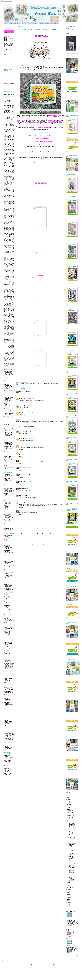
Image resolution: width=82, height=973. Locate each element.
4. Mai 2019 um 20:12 (29, 445)
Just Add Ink (7, 609)
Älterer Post (60, 541)
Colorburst (9, 135)
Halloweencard (11, 201)
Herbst (10, 203)
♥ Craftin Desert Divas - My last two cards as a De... (71, 825)
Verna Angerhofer (22, 460)
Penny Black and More (9, 765)
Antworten (21, 394)
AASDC (8, 117)
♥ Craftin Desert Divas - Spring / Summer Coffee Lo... (71, 867)
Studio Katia (7, 320)
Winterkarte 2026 (7, 363)
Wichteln (12, 354)
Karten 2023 (6, 222)
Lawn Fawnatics (8, 376)
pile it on (6, 746)
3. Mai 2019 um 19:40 (30, 398)
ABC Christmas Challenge (8, 494)
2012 (68, 899)
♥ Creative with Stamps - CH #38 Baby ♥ (71, 874)
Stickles (5, 317)
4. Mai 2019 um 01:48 (31, 419)
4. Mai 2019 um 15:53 (26, 431)
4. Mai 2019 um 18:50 (29, 438)
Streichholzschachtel (7, 319)
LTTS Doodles (9, 235)
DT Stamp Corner (9, 160)
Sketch (6, 299)
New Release (7, 260)
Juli (69, 818)
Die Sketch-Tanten (8, 738)
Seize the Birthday (8, 535)
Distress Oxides (56, 383)
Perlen (12, 272)
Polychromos (8, 278)
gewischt (6, 194)
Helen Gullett (22, 445)
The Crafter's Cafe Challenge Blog (8, 774)
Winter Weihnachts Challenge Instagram (9, 358)
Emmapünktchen (6, 172)
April (69, 882)
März (69, 884)
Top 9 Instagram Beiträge (8, 334)
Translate (75, 29)
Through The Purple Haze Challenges (9, 562)
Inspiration (11, 212)
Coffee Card (24, 383)
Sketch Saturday (8, 691)
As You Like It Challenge (7, 546)
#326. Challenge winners (9, 616)
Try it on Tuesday (8, 424)
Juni (69, 820)
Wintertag (12, 363)
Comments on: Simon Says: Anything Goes (9, 589)
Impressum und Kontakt (33, 23)
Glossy (8, 196)
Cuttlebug (9, 146)
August (69, 817)
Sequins (5, 293)
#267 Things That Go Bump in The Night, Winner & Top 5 (8, 410)
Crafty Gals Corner (8, 488)
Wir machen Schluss (8, 520)
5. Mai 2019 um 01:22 (27, 481)
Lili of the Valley (10, 234)
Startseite (6, 23)
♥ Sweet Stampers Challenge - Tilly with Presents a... (72, 829)
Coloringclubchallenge (7, 136)
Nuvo (7, 265)
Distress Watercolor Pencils (9, 156)
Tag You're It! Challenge (7, 638)
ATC (7, 120)
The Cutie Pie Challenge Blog (8, 385)
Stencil (25, 384)
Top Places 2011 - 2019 (14, 23)
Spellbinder (8, 305)
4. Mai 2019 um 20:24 (29, 452)
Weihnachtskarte (10, 345)
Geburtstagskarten (19, 384)
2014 (10, 105)
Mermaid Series (7, 247)
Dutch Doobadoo (9, 162)
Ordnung (11, 266)
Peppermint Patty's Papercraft (71, 930)
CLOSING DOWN (8, 684)
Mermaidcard (6, 248)
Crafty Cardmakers (8, 408)
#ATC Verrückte (7, 100)
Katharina (5, 224)
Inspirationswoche (7, 214)
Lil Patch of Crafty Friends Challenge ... (9, 721)
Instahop (5, 215)
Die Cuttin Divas (8, 456)
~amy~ (20, 431)
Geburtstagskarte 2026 (8, 183)
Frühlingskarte (11, 178)
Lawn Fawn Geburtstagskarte (9, 229)
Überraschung (11, 335)
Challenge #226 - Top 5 (9, 644)
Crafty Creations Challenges (8, 524)
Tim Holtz (6, 332)
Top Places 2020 (24, 23)
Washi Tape (9, 340)
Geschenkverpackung (8, 192)
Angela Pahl (5, 73)
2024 (7, 111)
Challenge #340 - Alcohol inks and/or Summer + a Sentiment (9, 558)
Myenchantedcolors (7, 258)
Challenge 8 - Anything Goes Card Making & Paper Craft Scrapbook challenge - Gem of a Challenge (9, 666)
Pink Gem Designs (6, 275)
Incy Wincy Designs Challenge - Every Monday (9, 398)
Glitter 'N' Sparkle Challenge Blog (8, 743)
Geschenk (5, 191)
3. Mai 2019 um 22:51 (30, 412)
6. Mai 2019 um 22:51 (26, 495)
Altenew (12, 119)
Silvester (12, 296)
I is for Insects (7, 603)
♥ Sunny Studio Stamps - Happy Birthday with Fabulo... (71, 850)
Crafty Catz (7, 618)
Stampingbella (11, 314)
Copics (38, 383)
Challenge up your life (9, 694)
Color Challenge (8, 529)
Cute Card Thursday (9, 565)
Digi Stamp (50, 383)
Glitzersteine (11, 195)
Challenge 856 (7, 680)
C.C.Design (12, 128)
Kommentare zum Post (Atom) (42, 544)
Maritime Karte (6, 241)
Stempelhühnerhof (8, 315)
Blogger (53, 964)
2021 (13, 108)
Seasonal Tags (9, 292)
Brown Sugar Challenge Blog (8, 632)
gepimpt (10, 188)
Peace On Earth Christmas (8, 769)
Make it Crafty (10, 238)
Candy (6, 129)
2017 (13, 106)
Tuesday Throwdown (9, 451)
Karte (13, 218)
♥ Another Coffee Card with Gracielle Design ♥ (71, 863)
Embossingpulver (7, 171)
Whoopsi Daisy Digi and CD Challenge (9, 414)
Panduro (7, 271)
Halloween (12, 198)
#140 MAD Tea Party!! (8, 382)
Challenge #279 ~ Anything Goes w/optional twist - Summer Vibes (9, 490)
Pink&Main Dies (9, 276)
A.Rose (20, 481)
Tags (13, 328)
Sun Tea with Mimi (8, 377)
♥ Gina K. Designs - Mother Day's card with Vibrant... (71, 845)
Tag (8, 327)
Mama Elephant (7, 239)
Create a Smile (6, 145)
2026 (7, 112)
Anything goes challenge (9, 448)
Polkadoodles (12, 277)
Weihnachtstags (6, 352)
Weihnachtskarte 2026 (8, 351)
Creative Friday (8, 596)
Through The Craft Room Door (8, 433)
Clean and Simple (8, 130)
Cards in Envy (7, 416)
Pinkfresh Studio (6, 277)
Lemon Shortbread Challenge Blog (8, 443)
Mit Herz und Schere (71, 920)
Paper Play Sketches (9, 528)
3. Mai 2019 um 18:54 (29, 391)
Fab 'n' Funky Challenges (7, 506)
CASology (7, 437)
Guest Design (11, 197)
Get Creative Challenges (7, 381)
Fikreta (20, 467)
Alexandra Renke (6, 119)
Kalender (8, 217)
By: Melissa (7, 590)
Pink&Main (12, 275)
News (6, 700)
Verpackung (6, 339)
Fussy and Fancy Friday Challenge (8, 643)
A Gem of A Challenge (9, 663)
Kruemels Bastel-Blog (71, 911)
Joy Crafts (11, 216)
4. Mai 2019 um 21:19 (31, 460)
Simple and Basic (6, 298)
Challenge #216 (8, 563)
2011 (68, 900)
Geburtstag (6, 181)
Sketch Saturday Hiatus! (9, 692)
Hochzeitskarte (6, 209)
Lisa (20, 488)
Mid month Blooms (8, 766)
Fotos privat (10, 176)
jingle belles (7, 605)
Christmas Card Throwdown (8, 659)
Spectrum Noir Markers (9, 304)
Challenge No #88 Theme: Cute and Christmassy (8, 393)
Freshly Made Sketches (7, 756)
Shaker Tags (10, 295)
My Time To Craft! (8, 687)
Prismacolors (6, 283)
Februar (69, 885)
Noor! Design (7, 263)
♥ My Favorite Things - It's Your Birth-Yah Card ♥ (71, 837)
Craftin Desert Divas (43, 383)
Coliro (12, 134)
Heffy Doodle (7, 202)
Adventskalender (7, 118)
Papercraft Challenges (9, 428)
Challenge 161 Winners (9, 444)
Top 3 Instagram (10, 333)
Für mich (8, 179)
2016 (9, 106)
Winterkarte (11, 359)
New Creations (22, 438)
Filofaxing (6, 175)
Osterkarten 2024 (7, 270)
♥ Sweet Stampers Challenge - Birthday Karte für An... (72, 858)
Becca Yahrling (22, 398)
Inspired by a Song (8, 425)
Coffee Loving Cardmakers (31, 383)
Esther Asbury (22, 391)
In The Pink (7, 584)
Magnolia (6, 236)
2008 (68, 905)
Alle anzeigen (12, 778)
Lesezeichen (12, 233)
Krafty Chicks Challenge (7, 540)
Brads (12, 125)
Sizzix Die (12, 298)
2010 (68, 902)
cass (20, 502)
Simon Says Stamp (8, 297)
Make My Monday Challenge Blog (8, 372)
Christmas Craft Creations (8, 515)
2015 (4, 106)
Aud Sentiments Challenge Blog (8, 555)
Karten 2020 (10, 221)
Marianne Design (7, 240)
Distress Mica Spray (8, 151)
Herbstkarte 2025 (7, 204)
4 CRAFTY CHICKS (8, 575)
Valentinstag (6, 338)
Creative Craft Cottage (9, 707)
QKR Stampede (8, 622)
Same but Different (10, 288)
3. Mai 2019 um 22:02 (26, 405)
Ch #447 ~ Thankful (8, 457)
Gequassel (6, 189)
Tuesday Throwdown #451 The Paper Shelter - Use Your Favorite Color (9, 453)
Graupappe (5, 197)
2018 (7, 107)
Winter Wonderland (8, 627)
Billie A (20, 474)
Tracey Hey (5, 335)
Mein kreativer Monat (8, 244)
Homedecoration (7, 210)
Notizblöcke (6, 264)
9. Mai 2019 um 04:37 (26, 502)
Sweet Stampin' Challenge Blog (8, 653)
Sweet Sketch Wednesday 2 (7, 479)
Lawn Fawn (8, 227)
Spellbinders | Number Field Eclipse (74, 949)
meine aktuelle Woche (8, 245)
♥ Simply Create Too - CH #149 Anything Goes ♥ (71, 871)
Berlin (5, 30)
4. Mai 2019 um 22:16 (26, 467)
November (70, 812)
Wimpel (8, 357)
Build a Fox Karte (6, 128)
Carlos (13, 129)
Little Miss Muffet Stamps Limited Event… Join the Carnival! (9, 572)
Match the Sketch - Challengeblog (8, 580)
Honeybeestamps (6, 211)
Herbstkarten (6, 205)
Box (8, 125)
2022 (7, 110)
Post (5, 279)
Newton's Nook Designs (72, 938)
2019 (20, 383)
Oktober (70, 813)
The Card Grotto (70, 947)
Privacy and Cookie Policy (44, 23)
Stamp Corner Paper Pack (9, 310)
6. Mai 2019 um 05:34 (25, 488)
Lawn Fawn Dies (7, 228)
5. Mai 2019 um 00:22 (27, 474)
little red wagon (8, 474)
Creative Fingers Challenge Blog (8, 615)
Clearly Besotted (7, 131)
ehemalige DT (9, 164)
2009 (68, 904)
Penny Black (8, 272)
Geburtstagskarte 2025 (8, 182)
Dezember (70, 810)
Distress (9, 150)
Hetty (20, 495)
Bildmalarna (6, 124)
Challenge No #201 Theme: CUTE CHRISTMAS (8, 387)
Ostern (13, 270)
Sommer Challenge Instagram (9, 302)
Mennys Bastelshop (54, 23)
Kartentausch (9, 223)
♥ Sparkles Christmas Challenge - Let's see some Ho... (71, 879)
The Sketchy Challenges (7, 703)
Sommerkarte (8, 303)
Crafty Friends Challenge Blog (8, 699)
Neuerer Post (19, 541)
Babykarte (10, 123)
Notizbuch (12, 264)
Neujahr (11, 259)
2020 (7, 108)
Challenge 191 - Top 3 (9, 552)
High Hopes (10, 208)
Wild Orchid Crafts (9, 356)
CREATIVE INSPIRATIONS (8, 501)
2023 (13, 110)
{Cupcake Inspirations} (7, 726)
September (70, 815)
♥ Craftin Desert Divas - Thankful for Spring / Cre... (71, 840)
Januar (69, 887)
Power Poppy (7, 281)
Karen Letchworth (22, 419)
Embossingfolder (9, 169)
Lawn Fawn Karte (9, 230)
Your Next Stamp (8, 646)
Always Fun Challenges (7, 404)
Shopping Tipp (6, 296)
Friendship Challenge (9, 519)
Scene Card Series (10, 291)
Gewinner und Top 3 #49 (9, 739)
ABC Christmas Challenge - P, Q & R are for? (9, 496)
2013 (5, 105)
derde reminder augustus (9, 762)
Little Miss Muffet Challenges (8, 570)
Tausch (8, 329)
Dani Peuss (5, 148)
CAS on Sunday (8, 716)
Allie (20, 405)
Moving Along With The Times (8, 551)
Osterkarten (9, 269)
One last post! (7, 566)
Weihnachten (7, 342)
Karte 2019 (8, 220)
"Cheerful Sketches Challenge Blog (8, 761)
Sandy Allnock (7, 289)
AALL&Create (12, 116)
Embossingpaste (7, 170)
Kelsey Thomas (22, 412)
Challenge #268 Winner (9, 744)
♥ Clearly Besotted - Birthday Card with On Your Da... (71, 833)
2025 (13, 111)
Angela (23, 382)
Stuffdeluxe (6, 321)
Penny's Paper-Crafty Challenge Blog (9, 511)
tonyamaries (21, 452)
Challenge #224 (8, 405)
